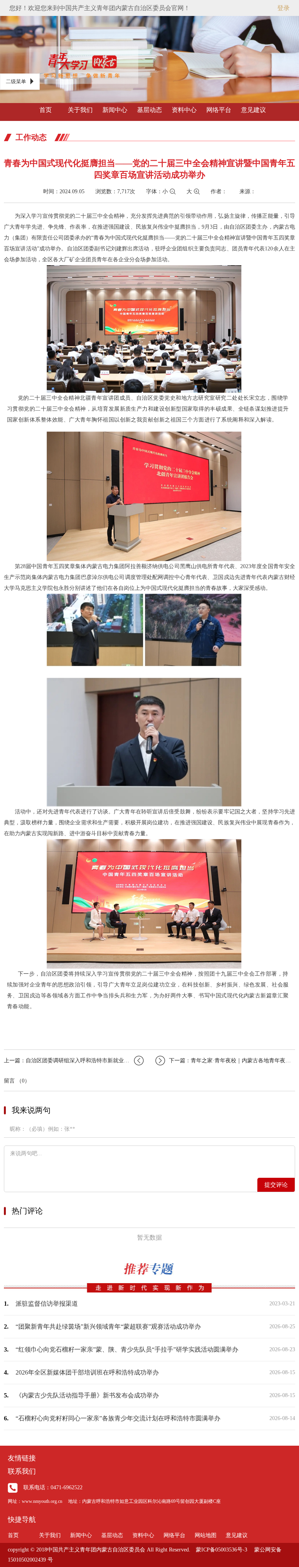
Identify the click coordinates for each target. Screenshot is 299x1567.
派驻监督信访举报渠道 (47, 1303)
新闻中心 (114, 110)
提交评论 (276, 1185)
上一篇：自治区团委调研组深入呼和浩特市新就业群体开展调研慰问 (74, 1060)
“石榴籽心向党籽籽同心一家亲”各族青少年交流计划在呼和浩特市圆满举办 (118, 1418)
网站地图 (205, 1535)
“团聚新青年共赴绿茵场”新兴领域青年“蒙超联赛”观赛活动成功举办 (108, 1326)
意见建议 (253, 110)
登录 (283, 8)
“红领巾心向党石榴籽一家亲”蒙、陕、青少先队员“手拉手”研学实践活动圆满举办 (127, 1349)
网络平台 (218, 110)
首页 (45, 110)
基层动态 (149, 110)
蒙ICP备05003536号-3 (221, 1550)
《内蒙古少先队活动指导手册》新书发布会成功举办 (87, 1395)
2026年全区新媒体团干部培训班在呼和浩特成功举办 (87, 1372)
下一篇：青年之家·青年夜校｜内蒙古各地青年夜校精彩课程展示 (232, 1060)
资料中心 (184, 110)
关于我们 (80, 110)
